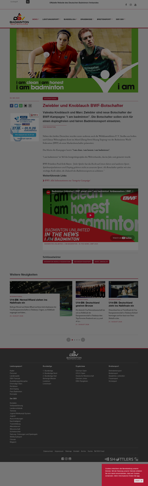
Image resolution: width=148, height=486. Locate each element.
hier (138, 476)
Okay (137, 481)
